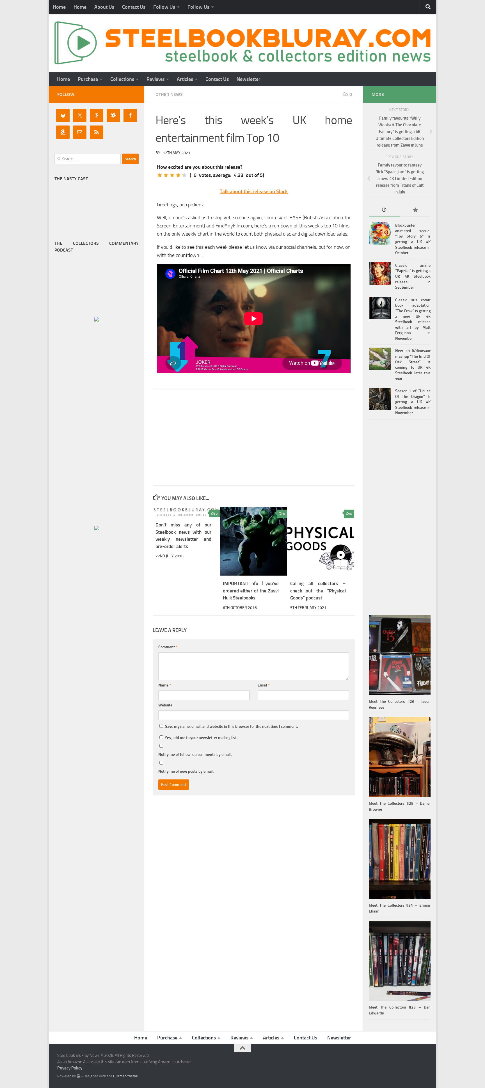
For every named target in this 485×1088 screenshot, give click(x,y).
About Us (104, 7)
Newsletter (248, 79)
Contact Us (133, 7)
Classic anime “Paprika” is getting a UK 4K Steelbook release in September (413, 276)
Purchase (88, 79)
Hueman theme (125, 1076)
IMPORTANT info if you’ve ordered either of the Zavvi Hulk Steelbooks (251, 591)
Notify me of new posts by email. (186, 771)
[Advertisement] (254, 437)
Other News (169, 94)
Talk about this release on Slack (254, 191)
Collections (122, 79)
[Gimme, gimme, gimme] (184, 175)
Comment (167, 647)
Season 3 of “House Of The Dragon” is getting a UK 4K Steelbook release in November (413, 402)
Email (264, 685)
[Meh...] (160, 175)
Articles (185, 79)
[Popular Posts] (415, 210)
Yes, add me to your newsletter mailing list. (200, 737)
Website (165, 705)
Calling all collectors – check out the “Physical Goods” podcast (318, 591)
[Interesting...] (172, 175)
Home (59, 7)
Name (164, 685)
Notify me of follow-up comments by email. (195, 754)
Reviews (155, 79)
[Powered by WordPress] (78, 1076)
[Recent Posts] (384, 210)
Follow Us (164, 7)
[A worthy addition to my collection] (178, 175)
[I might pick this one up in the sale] (166, 175)
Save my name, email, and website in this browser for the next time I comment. (231, 726)
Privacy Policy (69, 1068)
